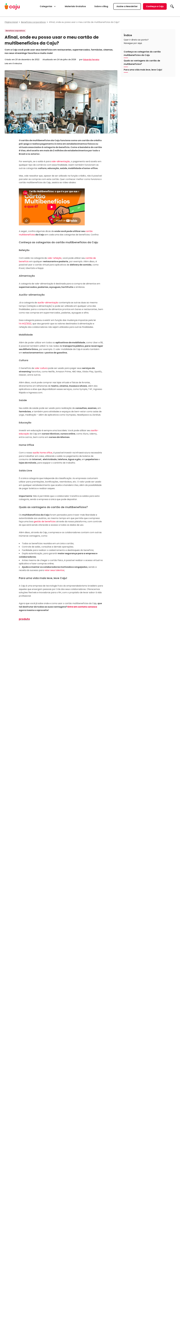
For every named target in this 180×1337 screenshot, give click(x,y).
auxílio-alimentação (48, 302)
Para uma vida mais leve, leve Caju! (143, 69)
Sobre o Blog (101, 6)
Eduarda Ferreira (91, 59)
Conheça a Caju (155, 6)
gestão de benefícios (45, 521)
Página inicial (11, 22)
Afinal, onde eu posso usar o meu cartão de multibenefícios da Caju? (84, 22)
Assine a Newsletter (127, 6)
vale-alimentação (60, 161)
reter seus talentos (54, 570)
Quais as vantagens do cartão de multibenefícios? (142, 62)
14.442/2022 (25, 323)
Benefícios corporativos (33, 22)
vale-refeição (54, 258)
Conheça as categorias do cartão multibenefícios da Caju (142, 53)
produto (24, 619)
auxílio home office (42, 452)
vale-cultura (41, 368)
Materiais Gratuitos (75, 6)
